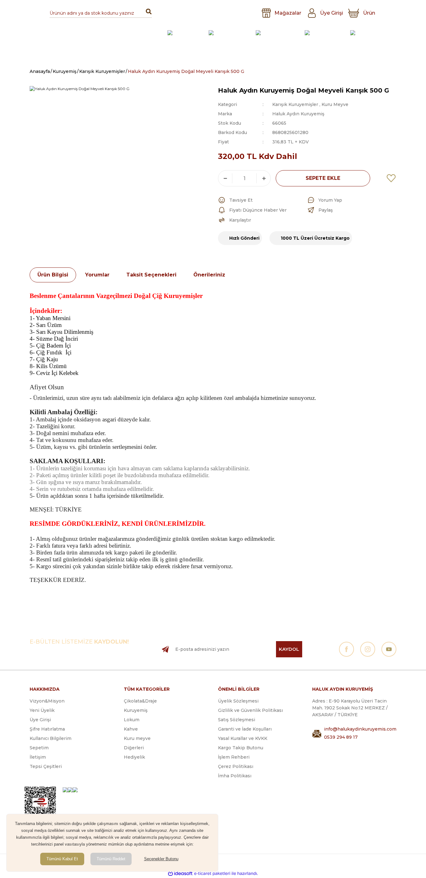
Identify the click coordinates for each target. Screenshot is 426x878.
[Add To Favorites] (391, 178)
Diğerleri (134, 748)
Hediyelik (134, 757)
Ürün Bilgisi (52, 275)
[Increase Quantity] (263, 178)
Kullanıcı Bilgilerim (50, 738)
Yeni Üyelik (42, 710)
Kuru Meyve (335, 104)
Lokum (131, 719)
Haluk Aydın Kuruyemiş (298, 114)
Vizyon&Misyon (47, 701)
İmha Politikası (234, 776)
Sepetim (39, 748)
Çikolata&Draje (140, 701)
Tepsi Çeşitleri (46, 766)
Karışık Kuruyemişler (295, 104)
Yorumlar (97, 275)
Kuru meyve (137, 738)
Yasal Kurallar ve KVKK (242, 738)
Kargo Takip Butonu (240, 748)
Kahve (131, 729)
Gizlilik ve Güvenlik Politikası (250, 710)
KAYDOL (289, 649)
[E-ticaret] (212, 873)
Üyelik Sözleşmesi (238, 701)
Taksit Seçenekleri (151, 275)
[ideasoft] (180, 873)
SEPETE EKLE (323, 178)
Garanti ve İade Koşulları (245, 729)
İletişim (38, 757)
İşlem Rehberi (233, 757)
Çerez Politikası (235, 766)
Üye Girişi (40, 719)
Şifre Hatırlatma (47, 729)
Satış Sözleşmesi (236, 719)
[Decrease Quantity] (225, 178)
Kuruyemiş (136, 710)
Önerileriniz (209, 275)
